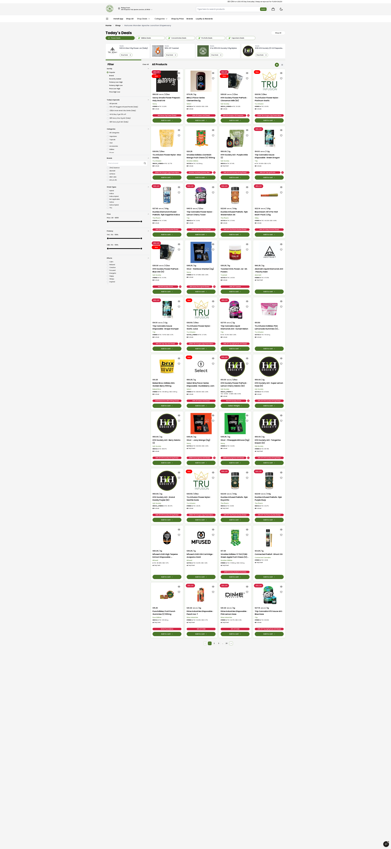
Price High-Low (114, 92)
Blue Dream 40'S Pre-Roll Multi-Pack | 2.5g (266, 213)
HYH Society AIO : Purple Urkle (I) (234, 156)
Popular (112, 72)
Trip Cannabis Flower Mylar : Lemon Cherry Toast (200, 213)
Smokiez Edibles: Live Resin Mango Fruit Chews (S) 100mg (201, 156)
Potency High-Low (116, 85)
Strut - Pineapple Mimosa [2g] (235, 440)
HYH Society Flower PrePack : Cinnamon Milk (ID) (234, 99)
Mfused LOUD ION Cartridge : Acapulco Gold (200, 555)
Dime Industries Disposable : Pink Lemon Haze (234, 612)
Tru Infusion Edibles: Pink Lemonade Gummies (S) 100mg (266, 327)
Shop (118, 25)
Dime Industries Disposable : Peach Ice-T (200, 612)
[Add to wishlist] (179, 78)
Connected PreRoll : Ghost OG (269, 554)
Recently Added (115, 79)
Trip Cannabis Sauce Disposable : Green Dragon (267, 156)
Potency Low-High (116, 82)
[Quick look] (179, 73)
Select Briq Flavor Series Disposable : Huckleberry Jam (200, 384)
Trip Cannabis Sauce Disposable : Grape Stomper (166, 327)
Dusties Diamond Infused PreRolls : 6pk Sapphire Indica (166, 213)
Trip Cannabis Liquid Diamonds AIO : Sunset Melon (234, 327)
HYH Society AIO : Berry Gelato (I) (166, 441)
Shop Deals (124, 55)
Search (263, 9)
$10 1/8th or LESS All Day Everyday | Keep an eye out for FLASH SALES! (196, 1)
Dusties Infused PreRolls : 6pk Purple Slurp (268, 498)
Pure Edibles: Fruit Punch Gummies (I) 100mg (164, 612)
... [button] (222, 643)
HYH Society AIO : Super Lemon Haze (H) (269, 384)
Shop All (278, 33)
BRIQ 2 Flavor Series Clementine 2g (196, 99)
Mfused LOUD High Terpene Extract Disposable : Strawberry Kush (165, 555)
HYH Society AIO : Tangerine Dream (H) (268, 441)
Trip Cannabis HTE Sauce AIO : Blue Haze (269, 612)
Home (109, 25)
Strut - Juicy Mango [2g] (198, 440)
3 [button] (218, 643)
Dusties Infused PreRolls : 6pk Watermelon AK (234, 213)
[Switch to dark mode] (281, 9)
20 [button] (226, 643)
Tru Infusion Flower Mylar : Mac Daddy (167, 156)
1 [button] (209, 643)
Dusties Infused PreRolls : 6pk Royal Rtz (234, 498)
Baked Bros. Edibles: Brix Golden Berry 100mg (164, 384)
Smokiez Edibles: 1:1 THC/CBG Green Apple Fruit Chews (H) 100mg (234, 555)
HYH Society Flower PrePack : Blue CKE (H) (166, 270)
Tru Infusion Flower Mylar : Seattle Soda (199, 498)
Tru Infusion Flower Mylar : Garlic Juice (199, 327)
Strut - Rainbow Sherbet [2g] (200, 269)
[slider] (108, 221)
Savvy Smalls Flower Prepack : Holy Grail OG (167, 99)
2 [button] (214, 643)
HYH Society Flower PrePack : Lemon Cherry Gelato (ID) (234, 384)
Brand (111, 76)
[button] (231, 643)
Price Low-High (114, 89)
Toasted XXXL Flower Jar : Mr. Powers (234, 270)
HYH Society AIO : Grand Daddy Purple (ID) (164, 498)
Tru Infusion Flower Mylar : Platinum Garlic (267, 99)
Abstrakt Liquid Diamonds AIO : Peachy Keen (269, 270)
